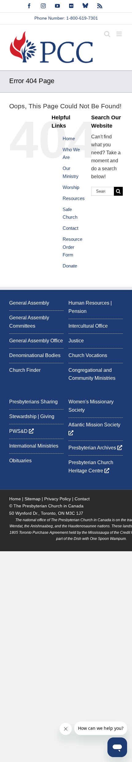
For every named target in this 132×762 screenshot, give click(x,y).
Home (69, 138)
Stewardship (23, 416)
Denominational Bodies (34, 355)
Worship (71, 187)
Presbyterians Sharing (33, 401)
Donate (70, 265)
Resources (74, 198)
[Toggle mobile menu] (119, 34)
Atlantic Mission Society (95, 424)
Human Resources (88, 303)
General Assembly (29, 303)
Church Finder (25, 370)
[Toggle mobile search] (107, 34)
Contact (70, 228)
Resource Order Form (72, 247)
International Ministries (33, 445)
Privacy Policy (57, 498)
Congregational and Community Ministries (91, 374)
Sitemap (33, 498)
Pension (77, 311)
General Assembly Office (36, 340)
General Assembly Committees (29, 322)
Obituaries (20, 460)
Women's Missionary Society (91, 406)
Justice (76, 340)
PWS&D (19, 431)
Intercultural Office (88, 326)
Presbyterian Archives (92, 447)
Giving (47, 416)
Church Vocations (87, 355)
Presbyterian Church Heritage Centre (90, 466)
